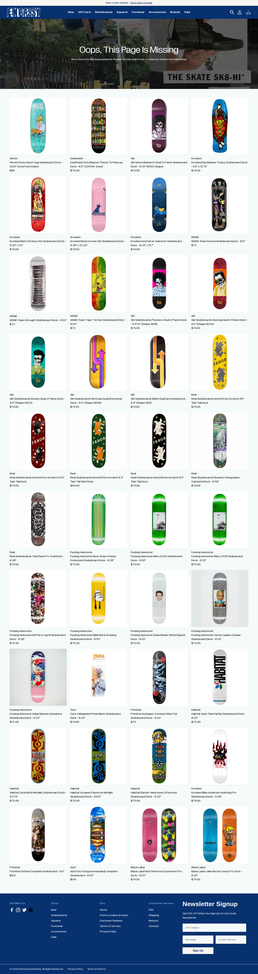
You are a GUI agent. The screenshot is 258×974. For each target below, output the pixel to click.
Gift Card (84, 12)
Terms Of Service (96, 969)
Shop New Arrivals (141, 2)
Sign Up (198, 950)
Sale (187, 12)
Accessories (157, 12)
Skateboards (104, 12)
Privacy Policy (75, 969)
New (71, 12)
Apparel (122, 12)
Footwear (138, 12)
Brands (175, 12)
